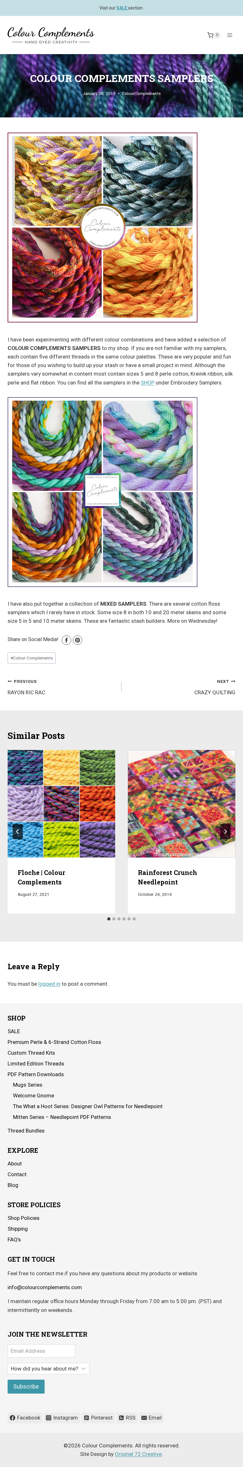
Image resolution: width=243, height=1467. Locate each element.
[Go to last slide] (18, 831)
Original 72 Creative (138, 1454)
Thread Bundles (26, 1130)
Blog (13, 1185)
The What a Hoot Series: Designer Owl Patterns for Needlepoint (88, 1106)
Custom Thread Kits (31, 1053)
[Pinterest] (77, 640)
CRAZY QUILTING (214, 687)
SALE (14, 1031)
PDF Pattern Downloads (36, 1074)
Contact (17, 1174)
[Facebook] (66, 640)
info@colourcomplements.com (45, 1287)
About (15, 1163)
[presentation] (61, 804)
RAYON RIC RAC (26, 687)
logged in (49, 984)
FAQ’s (14, 1239)
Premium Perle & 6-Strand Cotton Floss (54, 1042)
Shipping (18, 1229)
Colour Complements (31, 657)
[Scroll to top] (220, 1457)
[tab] (108, 919)
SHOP (147, 382)
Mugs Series (27, 1085)
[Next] (225, 831)
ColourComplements (141, 93)
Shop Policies (24, 1218)
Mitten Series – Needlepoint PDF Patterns (62, 1117)
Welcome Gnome (33, 1095)
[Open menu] (229, 35)
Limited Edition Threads (36, 1063)
